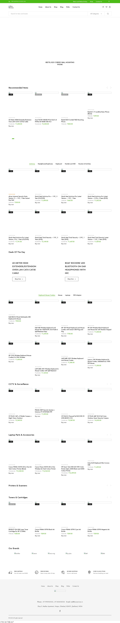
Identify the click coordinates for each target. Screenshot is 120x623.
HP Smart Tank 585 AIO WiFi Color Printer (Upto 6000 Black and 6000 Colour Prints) (72, 469)
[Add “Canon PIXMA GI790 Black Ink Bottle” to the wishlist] (51, 523)
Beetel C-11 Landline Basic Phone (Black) (98, 113)
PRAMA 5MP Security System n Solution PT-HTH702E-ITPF (44, 411)
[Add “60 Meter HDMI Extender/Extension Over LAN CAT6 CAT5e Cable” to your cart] (16, 113)
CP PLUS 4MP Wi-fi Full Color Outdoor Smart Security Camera (98, 417)
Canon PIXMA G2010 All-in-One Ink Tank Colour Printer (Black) (20, 468)
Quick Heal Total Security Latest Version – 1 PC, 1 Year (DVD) (98, 238)
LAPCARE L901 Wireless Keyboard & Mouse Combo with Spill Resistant (46, 370)
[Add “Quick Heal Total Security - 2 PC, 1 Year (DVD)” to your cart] (69, 231)
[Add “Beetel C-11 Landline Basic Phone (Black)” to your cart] (95, 105)
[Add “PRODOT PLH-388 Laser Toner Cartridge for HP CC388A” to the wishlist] (25, 523)
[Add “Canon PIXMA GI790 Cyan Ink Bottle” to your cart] (69, 523)
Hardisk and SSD (70, 164)
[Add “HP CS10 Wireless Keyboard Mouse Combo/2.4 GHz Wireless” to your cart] (16, 348)
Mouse (60, 295)
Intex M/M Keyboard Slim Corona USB (98, 464)
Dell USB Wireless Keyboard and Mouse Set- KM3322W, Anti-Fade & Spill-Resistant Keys (46, 330)
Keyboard (59, 164)
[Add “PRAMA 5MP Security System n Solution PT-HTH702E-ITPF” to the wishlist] (51, 403)
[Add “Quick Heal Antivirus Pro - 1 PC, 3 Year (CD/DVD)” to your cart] (42, 189)
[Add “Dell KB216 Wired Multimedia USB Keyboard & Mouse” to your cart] (16, 310)
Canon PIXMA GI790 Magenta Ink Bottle (98, 530)
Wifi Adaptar (77, 295)
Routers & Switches (85, 164)
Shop (55, 7)
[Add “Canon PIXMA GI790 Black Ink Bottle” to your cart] (42, 523)
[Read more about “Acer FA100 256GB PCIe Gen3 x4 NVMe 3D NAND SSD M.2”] (42, 113)
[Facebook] (60, 611)
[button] (7, 622)
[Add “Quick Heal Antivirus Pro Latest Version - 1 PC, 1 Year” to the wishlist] (77, 189)
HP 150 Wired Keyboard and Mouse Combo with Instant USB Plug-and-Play (72, 330)
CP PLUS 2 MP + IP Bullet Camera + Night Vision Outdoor (20, 417)
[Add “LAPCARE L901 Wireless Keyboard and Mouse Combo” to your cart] (69, 351)
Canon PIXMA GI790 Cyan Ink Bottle (71, 530)
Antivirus (32, 164)
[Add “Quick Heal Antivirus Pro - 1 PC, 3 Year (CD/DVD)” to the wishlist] (51, 189)
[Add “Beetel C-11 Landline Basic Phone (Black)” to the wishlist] (104, 105)
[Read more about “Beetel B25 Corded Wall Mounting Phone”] (69, 113)
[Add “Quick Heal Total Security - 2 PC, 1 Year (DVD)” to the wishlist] (77, 231)
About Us (48, 7)
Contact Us (99, 1)
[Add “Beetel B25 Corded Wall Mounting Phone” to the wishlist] (77, 113)
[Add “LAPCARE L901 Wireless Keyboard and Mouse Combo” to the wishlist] (77, 351)
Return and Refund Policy (80, 1)
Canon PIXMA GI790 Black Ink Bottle (44, 530)
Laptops (67, 295)
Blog (61, 7)
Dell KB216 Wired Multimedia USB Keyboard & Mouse (20, 318)
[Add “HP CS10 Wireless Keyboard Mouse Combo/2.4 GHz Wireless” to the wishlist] (25, 348)
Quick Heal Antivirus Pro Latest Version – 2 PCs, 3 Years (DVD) (98, 197)
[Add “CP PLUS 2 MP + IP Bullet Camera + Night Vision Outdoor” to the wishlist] (25, 409)
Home (40, 7)
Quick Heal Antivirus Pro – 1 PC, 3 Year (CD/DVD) (46, 197)
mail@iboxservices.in (77, 602)
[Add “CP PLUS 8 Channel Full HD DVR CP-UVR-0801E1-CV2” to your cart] (69, 409)
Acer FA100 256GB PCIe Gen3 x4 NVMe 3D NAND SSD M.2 (46, 121)
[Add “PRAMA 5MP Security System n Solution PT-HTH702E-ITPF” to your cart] (42, 403)
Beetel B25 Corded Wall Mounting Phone (72, 121)
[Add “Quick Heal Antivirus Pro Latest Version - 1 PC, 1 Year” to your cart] (69, 189)
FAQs (91, 1)
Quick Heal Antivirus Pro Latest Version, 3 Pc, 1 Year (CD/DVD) (19, 238)
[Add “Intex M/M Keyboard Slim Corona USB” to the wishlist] (104, 456)
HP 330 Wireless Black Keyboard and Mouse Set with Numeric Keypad (99, 329)
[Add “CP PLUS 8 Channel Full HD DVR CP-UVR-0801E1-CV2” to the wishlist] (77, 409)
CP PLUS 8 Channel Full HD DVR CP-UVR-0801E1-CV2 (73, 417)
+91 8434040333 (60, 602)
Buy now (11, 126)
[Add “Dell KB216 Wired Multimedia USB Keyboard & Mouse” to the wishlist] (25, 310)
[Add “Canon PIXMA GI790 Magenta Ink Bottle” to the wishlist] (104, 523)
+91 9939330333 (48, 602)
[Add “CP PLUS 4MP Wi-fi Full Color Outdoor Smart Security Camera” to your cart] (95, 409)
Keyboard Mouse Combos (47, 295)
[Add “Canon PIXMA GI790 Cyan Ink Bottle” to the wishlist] (77, 523)
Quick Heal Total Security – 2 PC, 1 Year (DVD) (72, 238)
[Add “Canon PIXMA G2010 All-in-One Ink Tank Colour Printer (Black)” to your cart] (16, 460)
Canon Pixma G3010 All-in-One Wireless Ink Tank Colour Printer (45, 468)
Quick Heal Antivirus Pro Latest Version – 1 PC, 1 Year (71, 197)
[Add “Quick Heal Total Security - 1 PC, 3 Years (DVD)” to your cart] (42, 231)
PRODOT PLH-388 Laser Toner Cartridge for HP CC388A (18, 530)
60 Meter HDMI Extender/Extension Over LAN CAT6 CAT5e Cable (20, 121)
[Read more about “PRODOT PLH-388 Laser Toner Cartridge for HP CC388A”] (16, 523)
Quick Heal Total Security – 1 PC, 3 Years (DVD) (46, 238)
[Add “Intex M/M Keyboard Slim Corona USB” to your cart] (95, 456)
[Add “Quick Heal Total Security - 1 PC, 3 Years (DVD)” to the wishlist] (51, 231)
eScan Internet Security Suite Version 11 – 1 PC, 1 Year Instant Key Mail (19, 198)
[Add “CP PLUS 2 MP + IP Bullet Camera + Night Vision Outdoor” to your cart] (16, 409)
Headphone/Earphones (45, 164)
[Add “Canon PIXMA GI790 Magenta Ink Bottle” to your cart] (95, 523)
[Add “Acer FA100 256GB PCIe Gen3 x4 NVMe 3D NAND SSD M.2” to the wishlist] (51, 113)
